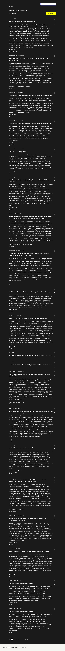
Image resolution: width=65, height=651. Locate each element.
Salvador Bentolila (13, 207)
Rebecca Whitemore (13, 244)
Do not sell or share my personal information (18, 647)
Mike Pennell (12, 49)
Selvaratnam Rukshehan (15, 283)
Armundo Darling (19, 470)
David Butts (11, 470)
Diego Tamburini (13, 602)
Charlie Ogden (20, 402)
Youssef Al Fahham (20, 86)
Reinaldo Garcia (12, 402)
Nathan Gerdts (21, 509)
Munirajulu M (12, 346)
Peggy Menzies (12, 439)
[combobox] (50, 13)
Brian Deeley (12, 171)
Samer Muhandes (13, 542)
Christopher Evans (13, 309)
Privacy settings (6, 647)
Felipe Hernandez (13, 509)
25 (54, 554)
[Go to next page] (27, 639)
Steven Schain (12, 114)
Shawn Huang (12, 86)
